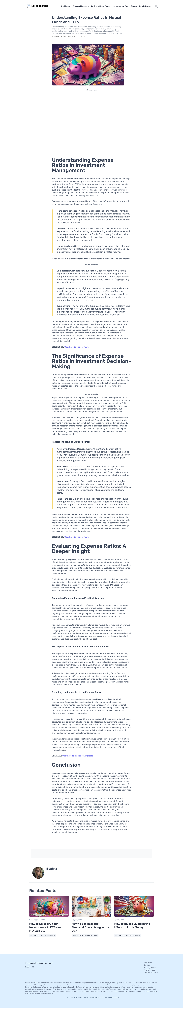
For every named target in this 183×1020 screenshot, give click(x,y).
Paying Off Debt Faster (100, 6)
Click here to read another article (77, 756)
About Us (148, 963)
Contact (147, 965)
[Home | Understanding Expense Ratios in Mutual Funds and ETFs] (41, 6)
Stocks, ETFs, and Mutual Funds (42, 935)
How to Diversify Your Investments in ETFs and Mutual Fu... (45, 927)
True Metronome (151, 972)
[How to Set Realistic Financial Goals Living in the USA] (91, 916)
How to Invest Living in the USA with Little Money (132, 925)
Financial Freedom (81, 6)
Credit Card (65, 6)
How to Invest (145, 6)
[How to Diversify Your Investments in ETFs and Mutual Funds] (49, 916)
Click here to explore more (76, 347)
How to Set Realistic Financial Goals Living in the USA (90, 927)
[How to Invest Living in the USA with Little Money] (134, 916)
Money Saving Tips (120, 6)
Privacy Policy (150, 967)
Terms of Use (149, 970)
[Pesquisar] (156, 6)
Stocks (134, 6)
